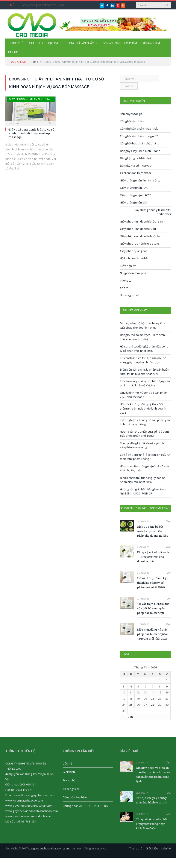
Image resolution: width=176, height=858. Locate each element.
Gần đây (141, 508)
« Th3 (130, 717)
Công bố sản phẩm (80, 43)
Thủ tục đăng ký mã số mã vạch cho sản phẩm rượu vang (142, 445)
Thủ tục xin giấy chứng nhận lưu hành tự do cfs (151, 800)
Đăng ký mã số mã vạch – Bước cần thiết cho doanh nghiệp (142, 337)
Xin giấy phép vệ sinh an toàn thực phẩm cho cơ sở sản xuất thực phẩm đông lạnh (153, 774)
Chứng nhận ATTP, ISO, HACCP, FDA (85, 806)
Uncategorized (129, 295)
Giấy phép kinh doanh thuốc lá (140, 236)
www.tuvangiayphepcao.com (24, 800)
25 (130, 705)
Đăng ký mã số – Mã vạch (136, 166)
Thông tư (126, 280)
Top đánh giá (159, 508)
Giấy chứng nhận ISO (133, 202)
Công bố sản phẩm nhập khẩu (139, 129)
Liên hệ (13, 52)
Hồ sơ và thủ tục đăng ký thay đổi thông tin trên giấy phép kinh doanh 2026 (143, 408)
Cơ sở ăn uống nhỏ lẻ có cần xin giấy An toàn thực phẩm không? (145, 457)
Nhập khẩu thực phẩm (134, 273)
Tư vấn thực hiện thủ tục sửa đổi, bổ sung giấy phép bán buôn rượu (143, 360)
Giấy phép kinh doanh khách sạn (141, 221)
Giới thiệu (36, 43)
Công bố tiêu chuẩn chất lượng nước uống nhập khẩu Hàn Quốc (151, 823)
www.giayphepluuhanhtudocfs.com (28, 816)
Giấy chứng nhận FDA (133, 188)
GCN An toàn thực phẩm (120, 43)
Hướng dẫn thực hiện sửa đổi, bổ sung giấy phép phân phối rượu (144, 434)
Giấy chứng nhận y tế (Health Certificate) (152, 212)
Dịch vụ (53, 43)
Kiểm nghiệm (151, 43)
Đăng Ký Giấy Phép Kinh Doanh (140, 151)
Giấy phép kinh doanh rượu (138, 229)
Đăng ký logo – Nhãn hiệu (136, 158)
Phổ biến (127, 508)
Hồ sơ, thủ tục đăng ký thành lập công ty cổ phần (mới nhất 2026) (144, 348)
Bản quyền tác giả (131, 114)
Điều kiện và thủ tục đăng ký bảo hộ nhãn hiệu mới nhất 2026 (142, 480)
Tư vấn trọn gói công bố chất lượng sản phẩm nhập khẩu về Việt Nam (145, 383)
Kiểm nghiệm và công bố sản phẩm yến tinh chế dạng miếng (145, 422)
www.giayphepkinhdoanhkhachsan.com (31, 811)
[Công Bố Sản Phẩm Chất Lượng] (32, 24)
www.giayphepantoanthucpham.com (29, 806)
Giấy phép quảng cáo (133, 251)
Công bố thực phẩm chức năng (139, 143)
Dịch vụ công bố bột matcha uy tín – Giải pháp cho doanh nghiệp (46, 5)
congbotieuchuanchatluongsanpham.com (55, 848)
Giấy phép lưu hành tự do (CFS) (140, 243)
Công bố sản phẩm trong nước (139, 136)
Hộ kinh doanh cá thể (133, 258)
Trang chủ (15, 43)
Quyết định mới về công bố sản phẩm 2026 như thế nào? (143, 395)
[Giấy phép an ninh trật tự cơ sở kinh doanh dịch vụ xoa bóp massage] (30, 109)
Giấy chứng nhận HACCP (135, 195)
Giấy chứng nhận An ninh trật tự (32, 99)
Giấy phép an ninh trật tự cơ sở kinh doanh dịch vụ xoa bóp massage (31, 133)
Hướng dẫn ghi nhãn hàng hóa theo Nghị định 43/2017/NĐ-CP (143, 491)
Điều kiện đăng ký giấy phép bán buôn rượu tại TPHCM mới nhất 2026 (144, 372)
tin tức (124, 288)
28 (152, 705)
